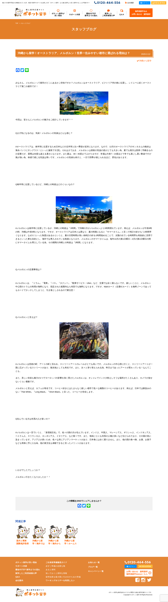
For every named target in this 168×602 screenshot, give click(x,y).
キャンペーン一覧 (96, 571)
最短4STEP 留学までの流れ (91, 14)
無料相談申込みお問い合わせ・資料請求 (141, 12)
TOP (16, 23)
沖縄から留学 (145, 61)
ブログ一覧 (93, 567)
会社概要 (130, 3)
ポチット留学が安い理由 (58, 14)
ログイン (145, 3)
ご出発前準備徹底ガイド (56, 562)
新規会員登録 (159, 3)
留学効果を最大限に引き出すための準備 (63, 577)
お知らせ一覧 (94, 562)
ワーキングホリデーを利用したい (60, 580)
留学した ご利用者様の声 (108, 14)
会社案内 (19, 580)
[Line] (88, 506)
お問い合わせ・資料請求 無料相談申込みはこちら (137, 573)
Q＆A (121, 14)
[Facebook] (79, 506)
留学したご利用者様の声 (26, 573)
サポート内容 (74, 14)
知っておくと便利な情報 (56, 573)
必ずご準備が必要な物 (55, 566)
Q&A (17, 577)
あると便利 (50, 570)
